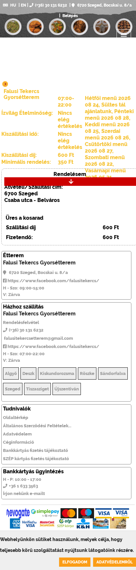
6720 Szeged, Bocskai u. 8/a (104, 5)
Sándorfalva (113, 373)
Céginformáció (18, 442)
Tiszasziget (37, 388)
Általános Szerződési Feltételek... (37, 425)
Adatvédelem (17, 434)
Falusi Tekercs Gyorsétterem (39, 263)
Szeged (12, 388)
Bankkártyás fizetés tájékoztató (35, 450)
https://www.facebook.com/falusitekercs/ (53, 280)
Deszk (28, 373)
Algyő (11, 373)
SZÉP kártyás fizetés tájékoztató (36, 458)
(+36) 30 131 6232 (51, 5)
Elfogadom (74, 562)
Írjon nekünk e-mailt (24, 493)
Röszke (87, 373)
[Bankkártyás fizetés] (18, 513)
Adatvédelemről (114, 562)
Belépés (69, 15)
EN (23, 5)
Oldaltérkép (15, 417)
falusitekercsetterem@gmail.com (38, 338)
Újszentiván (66, 388)
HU (13, 5)
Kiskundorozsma (57, 373)
